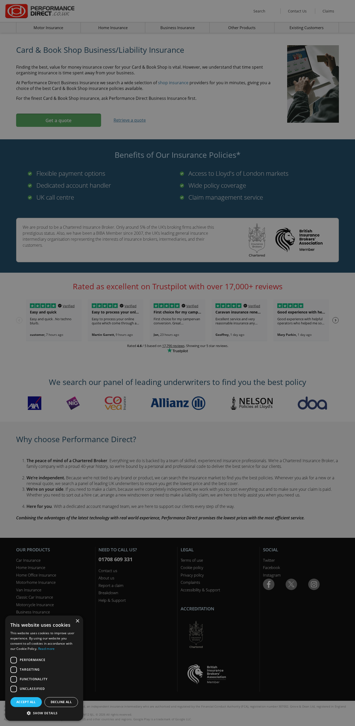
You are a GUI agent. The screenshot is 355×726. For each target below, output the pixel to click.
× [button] (77, 621)
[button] (44, 713)
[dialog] (177, 363)
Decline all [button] (61, 702)
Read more (46, 648)
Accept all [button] (26, 702)
